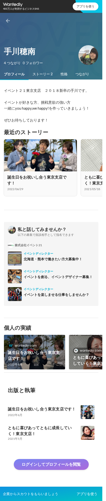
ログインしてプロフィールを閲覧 (51, 464)
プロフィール (14, 74)
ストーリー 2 (43, 74)
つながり (82, 74)
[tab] (14, 74)
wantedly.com (26, 345)
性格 (64, 74)
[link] (34, 352)
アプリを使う (85, 6)
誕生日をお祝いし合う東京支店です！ (34, 355)
